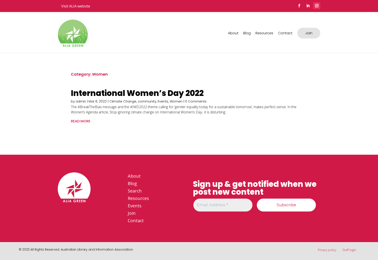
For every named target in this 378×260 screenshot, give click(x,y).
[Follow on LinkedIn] (308, 5)
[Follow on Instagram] (316, 5)
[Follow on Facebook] (299, 5)
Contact (285, 33)
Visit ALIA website (75, 6)
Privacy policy (327, 250)
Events (163, 101)
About (233, 33)
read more (80, 121)
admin (81, 101)
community (147, 101)
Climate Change (122, 101)
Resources (264, 33)
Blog (247, 33)
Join (308, 33)
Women (176, 101)
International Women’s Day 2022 (137, 93)
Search (135, 191)
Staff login (349, 250)
